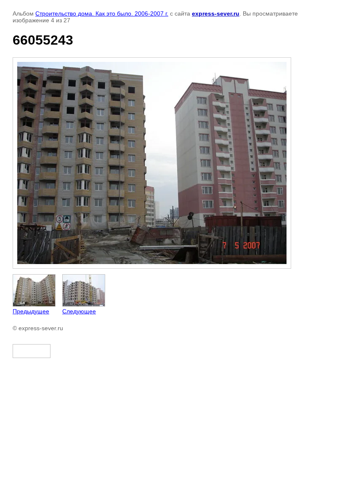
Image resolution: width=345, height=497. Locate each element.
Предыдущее (31, 311)
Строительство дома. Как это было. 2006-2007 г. (101, 13)
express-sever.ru (215, 13)
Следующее (79, 311)
